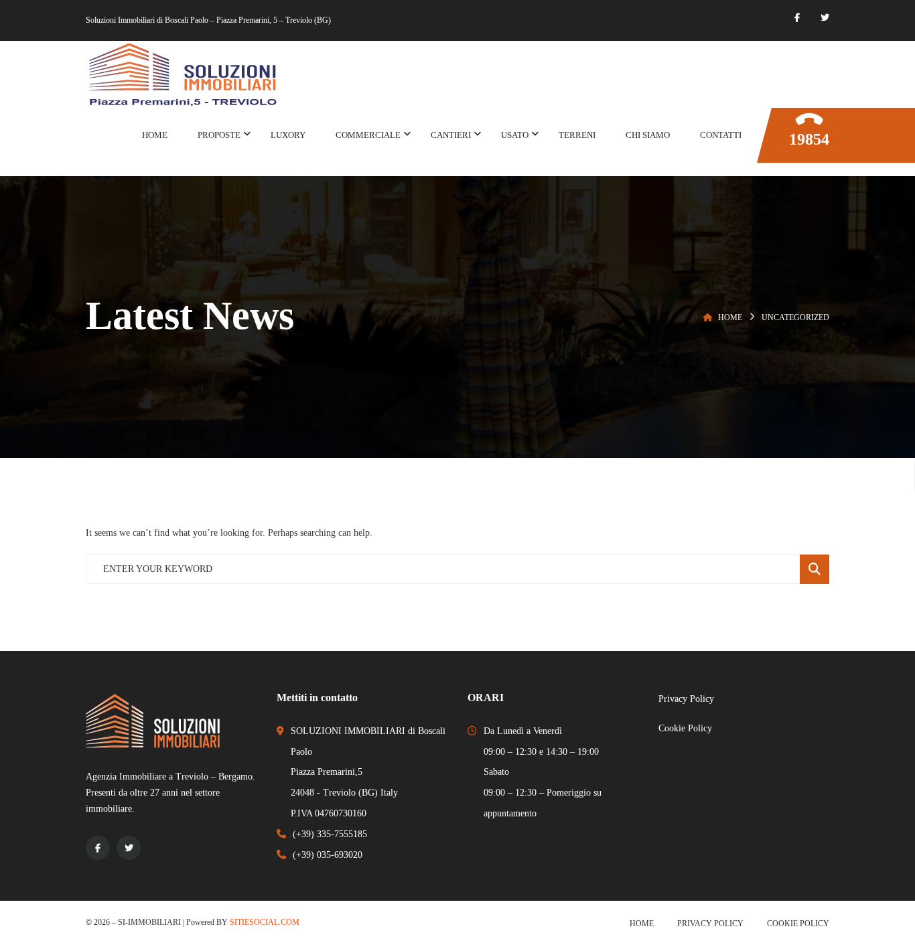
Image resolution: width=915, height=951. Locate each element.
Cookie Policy (798, 923)
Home (730, 317)
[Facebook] (797, 17)
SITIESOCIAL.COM (264, 922)
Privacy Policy (710, 923)
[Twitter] (825, 17)
